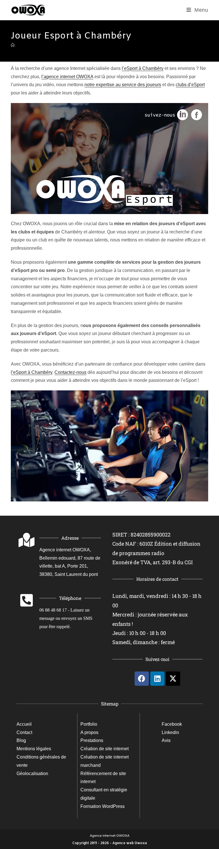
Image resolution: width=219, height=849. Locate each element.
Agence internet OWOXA (109, 835)
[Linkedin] (157, 678)
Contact (24, 732)
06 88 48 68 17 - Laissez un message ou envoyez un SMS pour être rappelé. (65, 618)
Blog (21, 740)
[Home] (13, 45)
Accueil (24, 724)
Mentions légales (34, 748)
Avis (166, 740)
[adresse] (26, 540)
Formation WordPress (102, 806)
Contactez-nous (70, 372)
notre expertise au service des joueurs (122, 84)
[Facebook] (142, 678)
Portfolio (88, 724)
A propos (89, 732)
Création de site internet (104, 748)
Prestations (91, 740)
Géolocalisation (32, 773)
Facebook (172, 724)
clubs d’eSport (190, 84)
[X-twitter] (173, 678)
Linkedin (170, 732)
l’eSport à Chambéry (142, 68)
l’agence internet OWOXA (67, 76)
